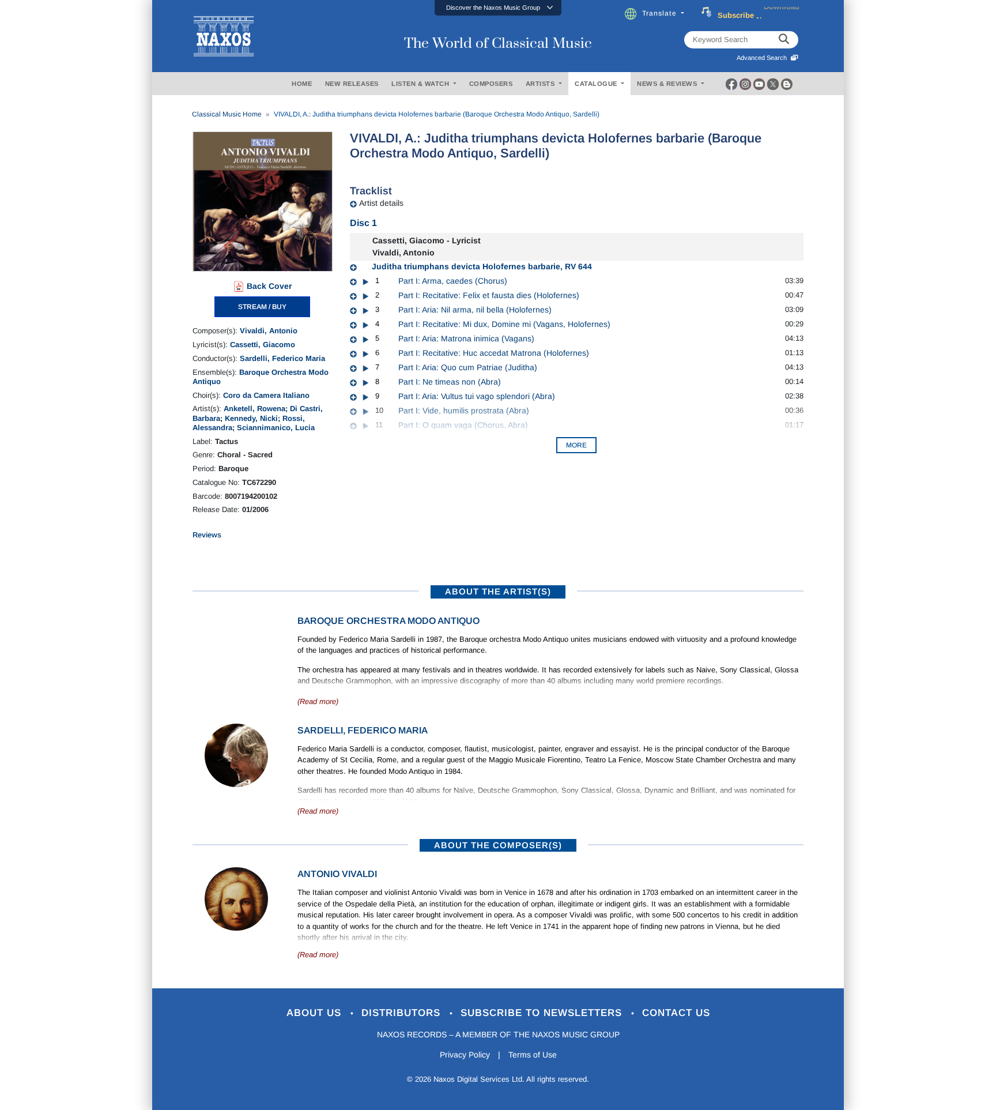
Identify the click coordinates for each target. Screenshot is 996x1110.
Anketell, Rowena (254, 408)
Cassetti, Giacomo (262, 344)
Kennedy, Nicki (251, 418)
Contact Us (676, 1012)
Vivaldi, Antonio (268, 330)
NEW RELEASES (352, 83)
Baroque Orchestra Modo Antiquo (388, 621)
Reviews (207, 534)
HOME (302, 83)
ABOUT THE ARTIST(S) (498, 591)
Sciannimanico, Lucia (276, 427)
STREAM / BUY (262, 307)
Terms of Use (532, 1054)
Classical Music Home (227, 114)
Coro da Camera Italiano (266, 395)
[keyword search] (783, 39)
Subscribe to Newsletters (543, 1012)
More (576, 445)
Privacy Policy (465, 1054)
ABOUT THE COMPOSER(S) (498, 845)
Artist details (381, 203)
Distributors (402, 1012)
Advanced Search (763, 57)
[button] (498, 8)
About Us (315, 1012)
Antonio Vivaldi (337, 874)
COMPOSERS (491, 83)
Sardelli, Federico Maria (282, 358)
